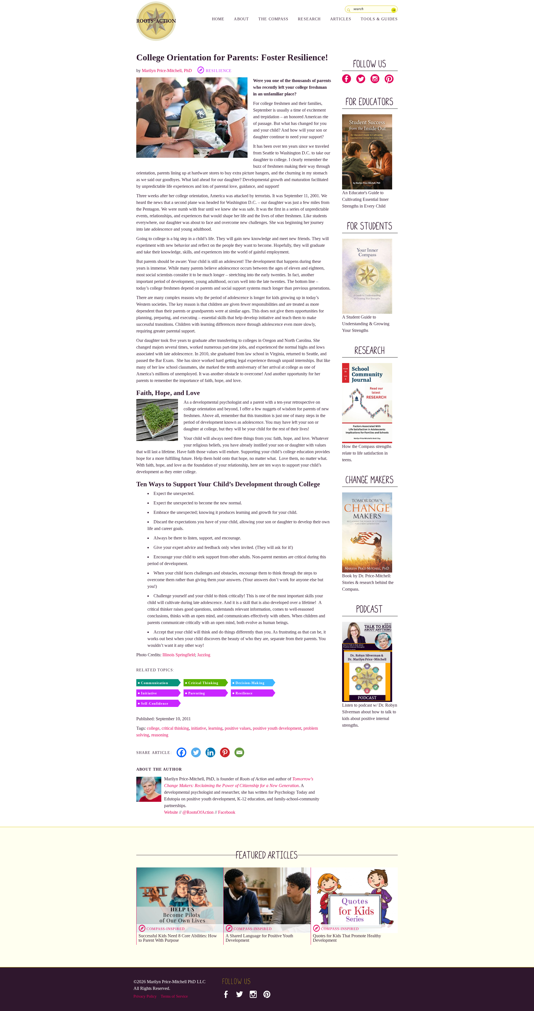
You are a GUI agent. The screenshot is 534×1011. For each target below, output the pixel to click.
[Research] (367, 402)
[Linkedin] (210, 752)
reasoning (159, 735)
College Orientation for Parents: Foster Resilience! (232, 57)
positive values (238, 728)
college (153, 728)
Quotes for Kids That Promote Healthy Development (347, 938)
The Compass (273, 19)
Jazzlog (203, 654)
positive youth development (277, 728)
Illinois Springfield (178, 654)
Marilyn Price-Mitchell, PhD (167, 70)
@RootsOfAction (198, 812)
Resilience (219, 71)
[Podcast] (367, 661)
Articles (340, 19)
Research (309, 19)
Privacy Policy (145, 996)
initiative (198, 728)
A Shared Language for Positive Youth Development (259, 938)
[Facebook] (181, 752)
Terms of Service (174, 996)
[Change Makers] (367, 532)
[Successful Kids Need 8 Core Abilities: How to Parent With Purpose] (180, 900)
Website (171, 812)
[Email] (239, 752)
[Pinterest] (225, 752)
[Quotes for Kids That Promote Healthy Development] (354, 900)
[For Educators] (367, 151)
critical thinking (175, 728)
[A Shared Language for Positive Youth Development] (267, 900)
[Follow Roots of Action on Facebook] (346, 80)
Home (218, 19)
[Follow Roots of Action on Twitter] (360, 80)
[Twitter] (196, 752)
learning (215, 728)
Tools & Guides (379, 19)
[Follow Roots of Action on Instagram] (374, 80)
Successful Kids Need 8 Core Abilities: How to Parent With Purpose (178, 938)
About (241, 19)
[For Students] (367, 275)
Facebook (226, 812)
